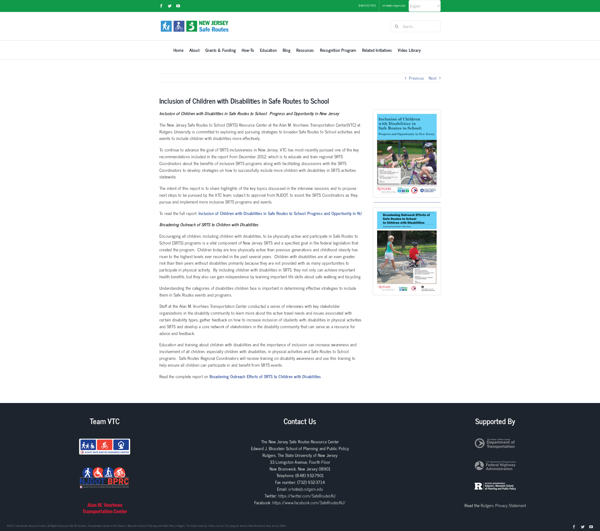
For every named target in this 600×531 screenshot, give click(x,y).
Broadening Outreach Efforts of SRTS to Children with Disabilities (265, 376)
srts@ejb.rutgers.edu (305, 488)
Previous (416, 77)
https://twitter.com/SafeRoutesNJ (306, 495)
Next (432, 77)
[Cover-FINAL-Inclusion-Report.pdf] (407, 112)
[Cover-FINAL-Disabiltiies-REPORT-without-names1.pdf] (407, 209)
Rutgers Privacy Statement (503, 505)
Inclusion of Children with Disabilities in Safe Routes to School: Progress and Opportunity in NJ (280, 213)
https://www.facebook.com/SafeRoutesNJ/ (309, 502)
